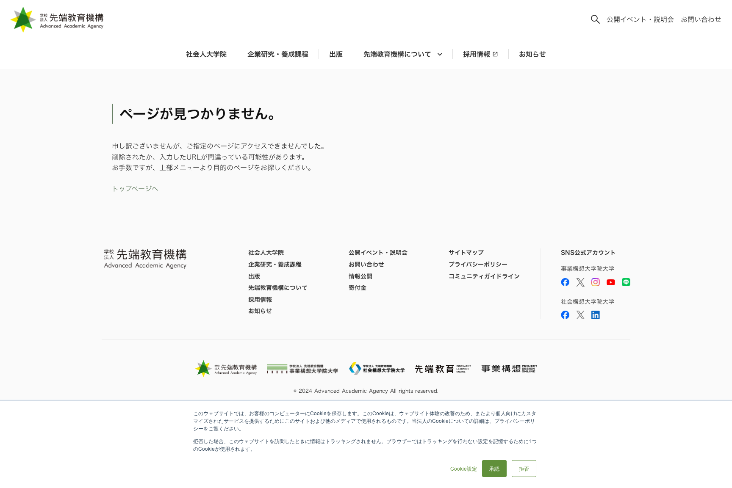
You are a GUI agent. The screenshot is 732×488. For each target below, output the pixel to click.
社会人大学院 (206, 54)
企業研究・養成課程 (277, 54)
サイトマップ (466, 252)
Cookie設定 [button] (463, 468)
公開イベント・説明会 (640, 19)
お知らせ (532, 54)
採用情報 (476, 54)
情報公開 (360, 276)
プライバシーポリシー (478, 264)
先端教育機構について (278, 288)
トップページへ (135, 189)
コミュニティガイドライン (484, 276)
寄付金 (357, 288)
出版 (336, 54)
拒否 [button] (524, 468)
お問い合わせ (701, 19)
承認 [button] (494, 468)
